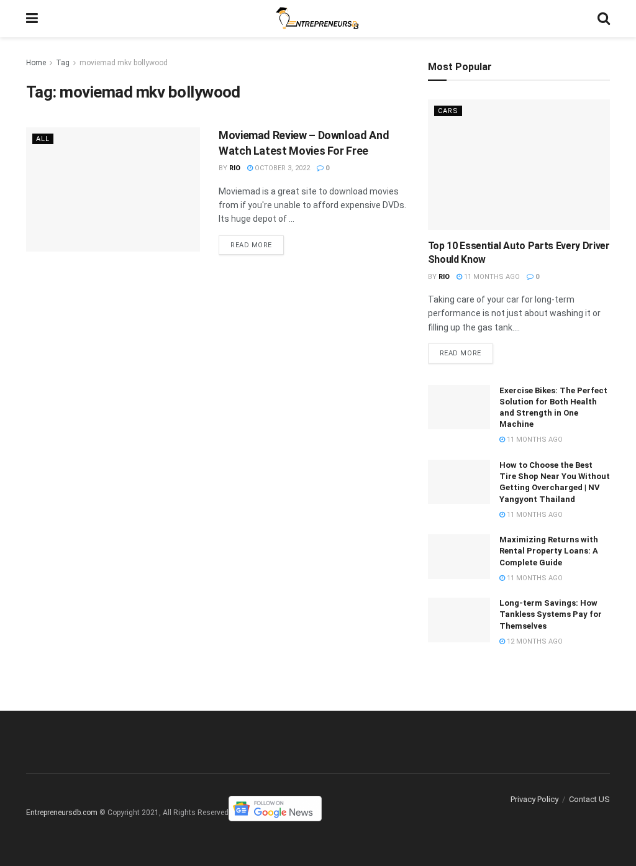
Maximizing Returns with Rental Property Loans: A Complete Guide (548, 551)
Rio (234, 168)
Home (36, 62)
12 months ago (534, 641)
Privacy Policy (534, 799)
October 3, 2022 (281, 168)
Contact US (589, 799)
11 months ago (491, 277)
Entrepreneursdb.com (62, 812)
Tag (63, 62)
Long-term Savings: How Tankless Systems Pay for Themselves (550, 614)
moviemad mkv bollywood (124, 62)
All (43, 139)
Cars (448, 111)
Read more (251, 245)
